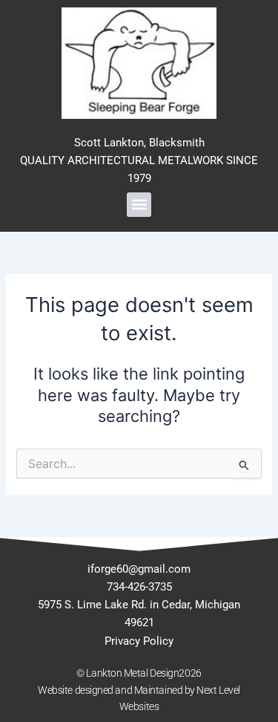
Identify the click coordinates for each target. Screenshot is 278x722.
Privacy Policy (139, 641)
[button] (139, 204)
